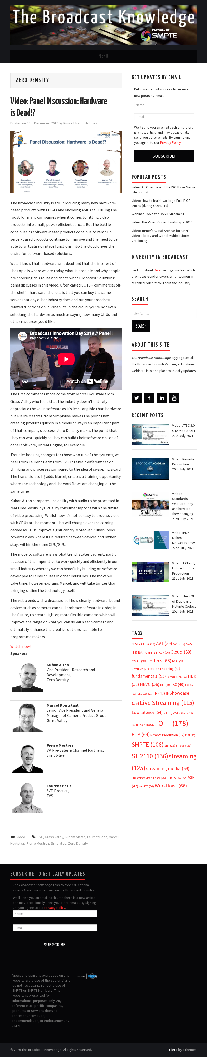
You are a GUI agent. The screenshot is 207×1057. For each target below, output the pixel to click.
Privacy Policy (170, 142)
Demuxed (140, 669)
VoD (182, 778)
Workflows (171, 785)
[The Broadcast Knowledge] (103, 24)
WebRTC (146, 786)
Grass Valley (54, 837)
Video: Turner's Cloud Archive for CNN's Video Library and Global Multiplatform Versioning (161, 235)
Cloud (181, 652)
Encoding (170, 668)
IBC (177, 684)
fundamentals (149, 676)
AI (151, 644)
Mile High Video (174, 713)
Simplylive (58, 843)
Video (21, 837)
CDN (164, 652)
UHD (172, 778)
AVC (179, 644)
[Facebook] (149, 398)
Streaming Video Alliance (149, 778)
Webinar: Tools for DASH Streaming (158, 214)
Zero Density (78, 843)
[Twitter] (137, 398)
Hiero (173, 1049)
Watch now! (20, 646)
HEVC (149, 684)
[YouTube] (174, 398)
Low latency (147, 712)
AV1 (164, 643)
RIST (190, 735)
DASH (178, 661)
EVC (40, 837)
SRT (169, 745)
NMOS (150, 725)
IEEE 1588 (145, 693)
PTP (141, 734)
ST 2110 (150, 756)
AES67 (139, 644)
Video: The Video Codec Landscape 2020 (162, 222)
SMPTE (148, 744)
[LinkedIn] (162, 398)
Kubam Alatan (75, 837)
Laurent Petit (97, 837)
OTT (173, 723)
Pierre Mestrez (38, 843)
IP (159, 693)
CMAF (139, 661)
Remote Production (167, 735)
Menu (103, 56)
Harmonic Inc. (177, 676)
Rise (157, 270)
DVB (154, 669)
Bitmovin (148, 652)
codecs (159, 661)
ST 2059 (183, 745)
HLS (165, 685)
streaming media (167, 768)
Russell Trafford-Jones (80, 123)
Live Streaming (167, 703)
